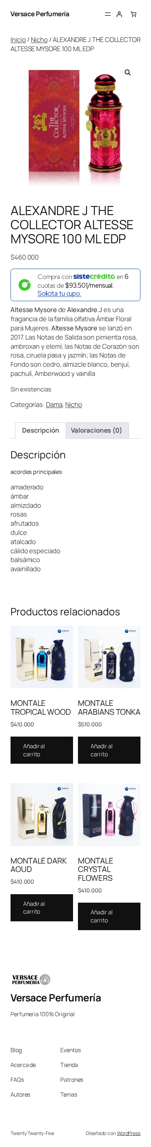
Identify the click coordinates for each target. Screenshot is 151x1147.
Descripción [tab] (40, 430)
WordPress (128, 1133)
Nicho (39, 39)
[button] (128, 72)
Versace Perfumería (40, 13)
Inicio (18, 39)
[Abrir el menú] (108, 14)
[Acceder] (119, 14)
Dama (54, 404)
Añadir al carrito (34, 750)
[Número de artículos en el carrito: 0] (133, 14)
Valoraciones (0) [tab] (96, 430)
